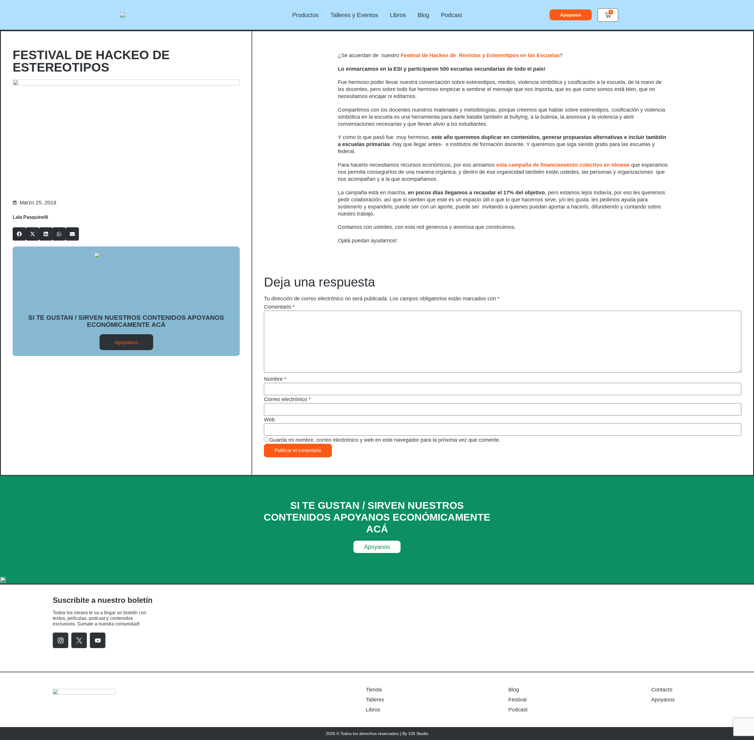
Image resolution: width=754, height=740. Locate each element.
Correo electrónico (287, 399)
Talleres (375, 700)
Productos (305, 15)
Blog (423, 15)
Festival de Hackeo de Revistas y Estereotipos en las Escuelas (480, 55)
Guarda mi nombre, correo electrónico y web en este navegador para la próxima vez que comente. (384, 440)
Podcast (451, 15)
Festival (517, 700)
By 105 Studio (415, 733)
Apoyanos (663, 700)
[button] (19, 234)
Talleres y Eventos (354, 15)
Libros (398, 15)
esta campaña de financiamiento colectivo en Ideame (563, 165)
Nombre (275, 379)
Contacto (661, 690)
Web (269, 419)
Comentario (279, 306)
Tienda (374, 690)
